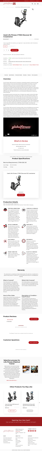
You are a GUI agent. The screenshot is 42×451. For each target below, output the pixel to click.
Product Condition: (6, 44)
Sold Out (30, 410)
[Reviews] (34, 39)
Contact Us (32, 0)
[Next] (37, 375)
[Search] (32, 3)
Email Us (10, 63)
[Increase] (8, 50)
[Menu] (37, 3)
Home (4, 7)
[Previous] (35, 375)
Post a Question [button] (33, 342)
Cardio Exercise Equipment (10, 7)
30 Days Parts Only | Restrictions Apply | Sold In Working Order (19, 61)
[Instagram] (32, 430)
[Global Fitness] (9, 3)
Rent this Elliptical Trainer (17, 64)
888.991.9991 (7, 0)
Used (5, 46)
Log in (37, 0)
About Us (26, 0)
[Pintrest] (35, 430)
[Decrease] (4, 50)
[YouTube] (33, 430)
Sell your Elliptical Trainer (34, 64)
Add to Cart (12, 410)
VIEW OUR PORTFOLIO (11, 380)
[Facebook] (28, 430)
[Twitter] (30, 430)
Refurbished (11, 46)
